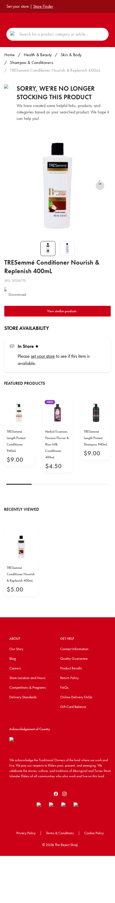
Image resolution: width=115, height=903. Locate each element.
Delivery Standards (23, 697)
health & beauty (38, 55)
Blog (12, 658)
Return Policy (69, 677)
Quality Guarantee (74, 658)
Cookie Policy (94, 832)
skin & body (71, 55)
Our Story (16, 648)
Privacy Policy (26, 832)
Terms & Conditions (60, 832)
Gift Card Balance (73, 706)
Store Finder (43, 6)
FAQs (64, 687)
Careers (15, 668)
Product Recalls (71, 668)
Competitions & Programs (27, 687)
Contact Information (74, 648)
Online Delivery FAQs (76, 697)
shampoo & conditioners (31, 62)
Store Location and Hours (27, 677)
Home (9, 55)
